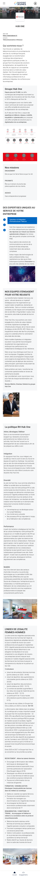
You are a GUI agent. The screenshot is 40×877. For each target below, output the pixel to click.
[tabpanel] (22, 250)
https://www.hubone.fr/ (10, 35)
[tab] (4, 219)
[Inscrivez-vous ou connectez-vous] (33, 3)
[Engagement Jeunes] (20, 3)
